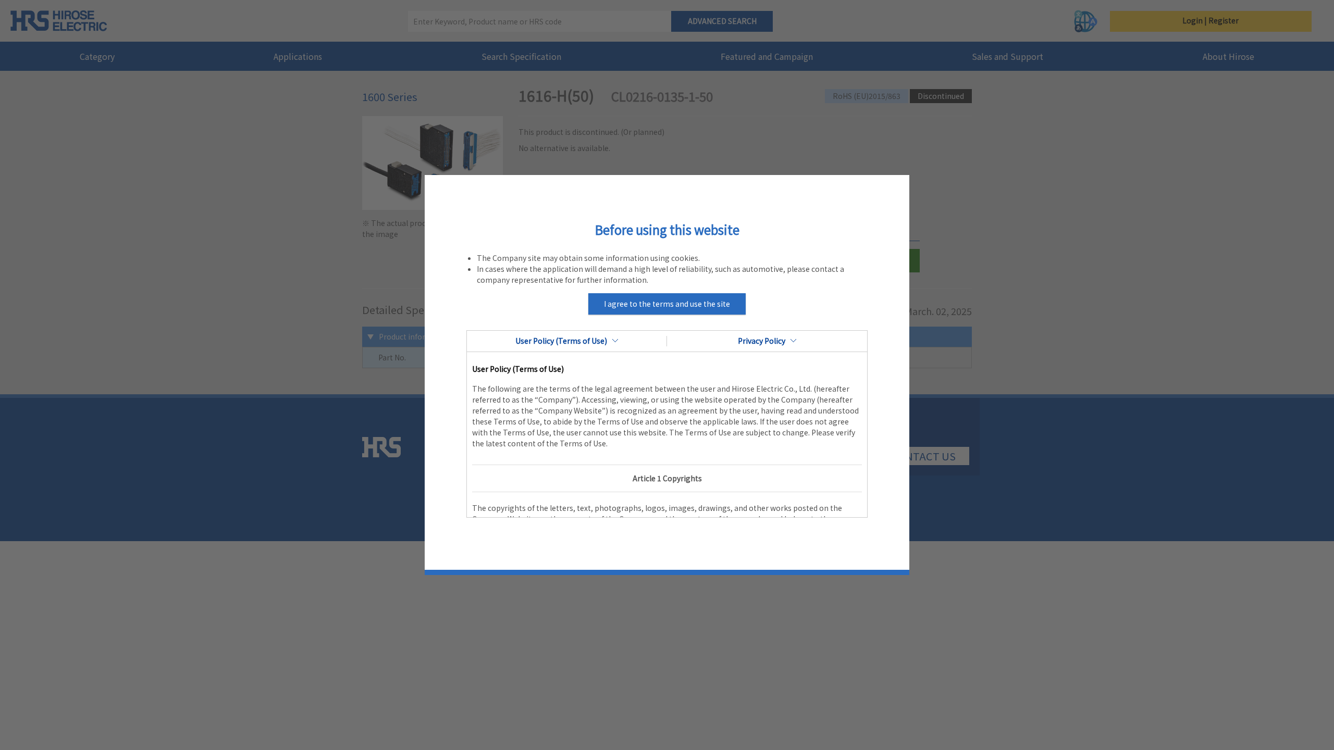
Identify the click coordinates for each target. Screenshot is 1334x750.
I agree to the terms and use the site (667, 303)
